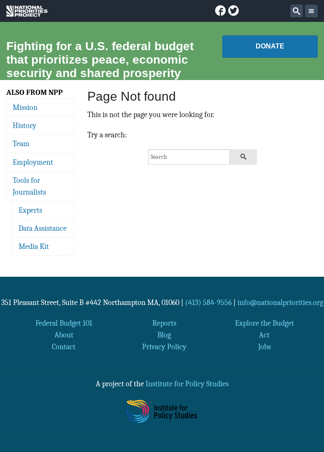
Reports (164, 323)
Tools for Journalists (29, 186)
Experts (30, 210)
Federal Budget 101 (63, 323)
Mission (25, 107)
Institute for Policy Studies (187, 384)
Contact (64, 346)
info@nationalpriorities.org (280, 302)
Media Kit (34, 246)
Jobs (264, 346)
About (63, 335)
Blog (164, 335)
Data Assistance (43, 228)
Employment (33, 162)
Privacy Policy (164, 346)
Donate (270, 46)
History (24, 125)
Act (264, 335)
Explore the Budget (264, 323)
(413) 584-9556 (208, 302)
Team (21, 143)
